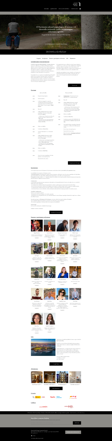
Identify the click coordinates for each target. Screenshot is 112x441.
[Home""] (77, 3)
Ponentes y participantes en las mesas (57, 58)
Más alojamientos (56, 388)
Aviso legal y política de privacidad (37, 438)
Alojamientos (72, 58)
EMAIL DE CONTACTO (73, 432)
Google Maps (56, 364)
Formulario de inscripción (56, 212)
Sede (67, 58)
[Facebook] (33, 435)
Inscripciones (45, 58)
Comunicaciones (66, 95)
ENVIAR (77, 423)
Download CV (37, 237)
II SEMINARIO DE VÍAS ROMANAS (56, 13)
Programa (39, 58)
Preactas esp (74, 85)
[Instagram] (34, 435)
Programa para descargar (74, 163)
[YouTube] (31, 435)
